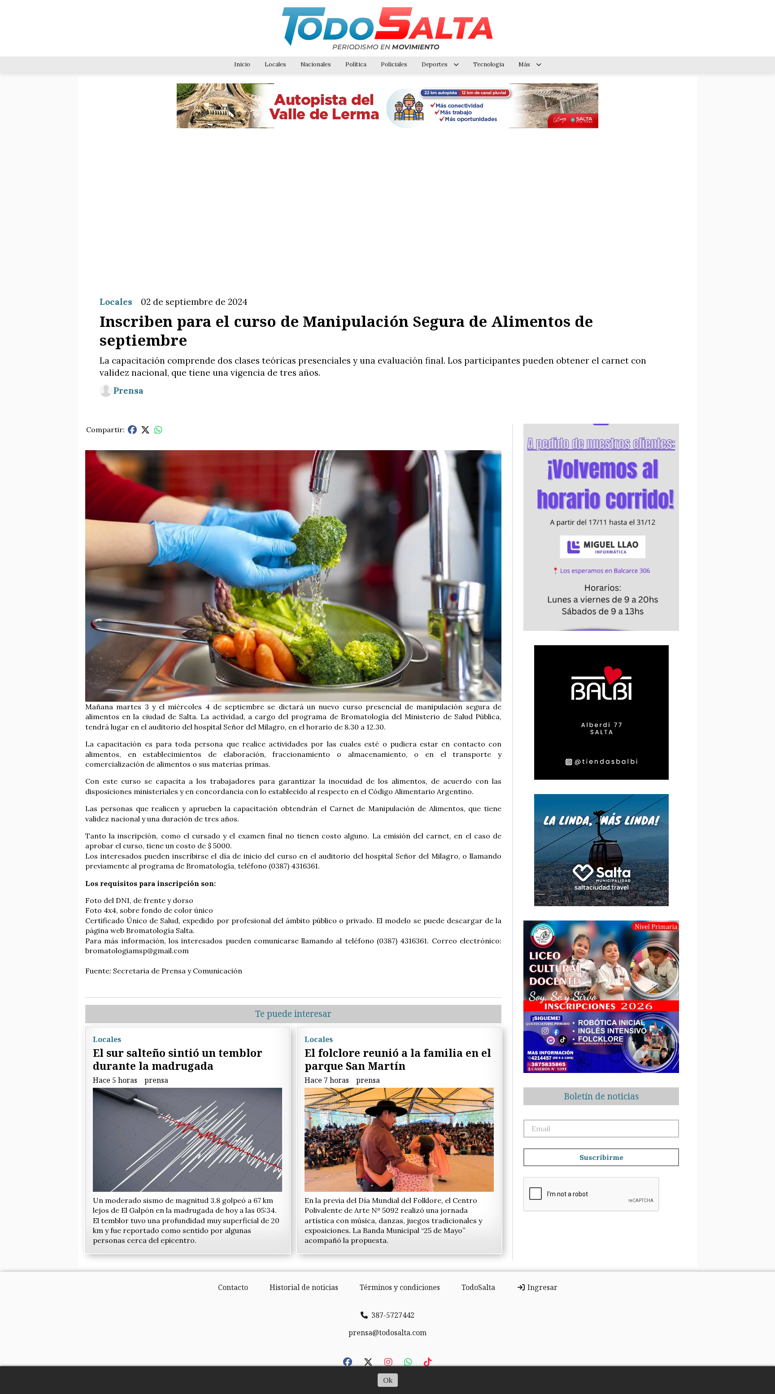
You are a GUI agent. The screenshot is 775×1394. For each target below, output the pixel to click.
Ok (387, 1380)
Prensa (128, 390)
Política (355, 64)
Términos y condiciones (400, 1287)
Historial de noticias (304, 1287)
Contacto (233, 1287)
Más (524, 64)
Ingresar (541, 1287)
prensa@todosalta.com (387, 1333)
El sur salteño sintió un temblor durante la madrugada (177, 1059)
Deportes (435, 64)
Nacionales (315, 64)
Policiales (394, 64)
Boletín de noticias (601, 1096)
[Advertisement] (387, 205)
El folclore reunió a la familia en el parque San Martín (398, 1059)
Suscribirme (601, 1157)
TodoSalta (478, 1287)
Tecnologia (488, 64)
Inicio (242, 64)
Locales (275, 64)
